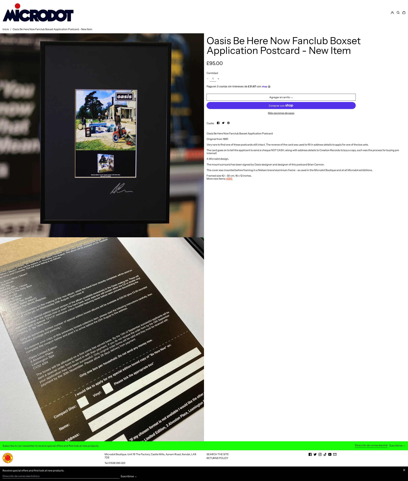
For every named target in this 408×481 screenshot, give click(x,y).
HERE (229, 178)
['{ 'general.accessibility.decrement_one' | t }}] (207, 79)
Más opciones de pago (281, 113)
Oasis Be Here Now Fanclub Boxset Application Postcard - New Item (52, 29)
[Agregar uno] (218, 79)
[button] (403, 12)
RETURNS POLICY (217, 458)
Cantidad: (212, 73)
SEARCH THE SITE (218, 454)
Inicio (6, 29)
